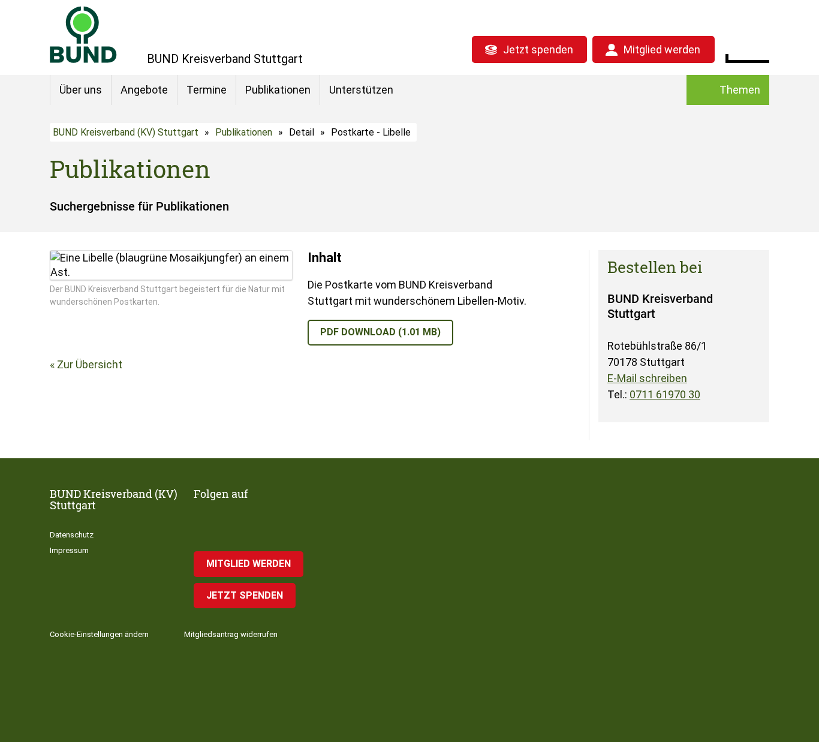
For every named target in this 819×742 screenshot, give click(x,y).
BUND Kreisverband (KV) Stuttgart (125, 132)
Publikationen (278, 89)
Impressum (69, 550)
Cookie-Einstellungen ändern (99, 634)
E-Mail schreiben (647, 378)
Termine (206, 89)
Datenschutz (72, 534)
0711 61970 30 (665, 394)
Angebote (144, 89)
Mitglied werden (662, 49)
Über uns (80, 89)
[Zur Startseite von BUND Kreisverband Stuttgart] (83, 34)
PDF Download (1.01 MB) (380, 332)
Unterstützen (361, 89)
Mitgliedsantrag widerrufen (231, 634)
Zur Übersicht (89, 364)
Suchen (760, 48)
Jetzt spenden (538, 49)
